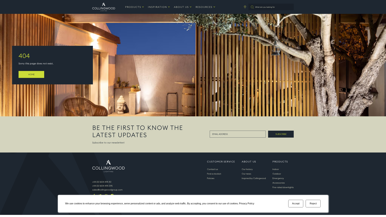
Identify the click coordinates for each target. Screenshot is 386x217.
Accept (295, 203)
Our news (246, 173)
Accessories (278, 182)
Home (31, 74)
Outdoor (276, 173)
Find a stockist (214, 173)
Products (133, 6)
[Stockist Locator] (245, 7)
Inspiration (157, 6)
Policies (210, 178)
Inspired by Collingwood (254, 178)
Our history (247, 169)
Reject (313, 203)
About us (181, 6)
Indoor (275, 169)
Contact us (212, 169)
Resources (204, 6)
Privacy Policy (246, 203)
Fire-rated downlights (283, 187)
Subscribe (280, 134)
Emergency (278, 178)
